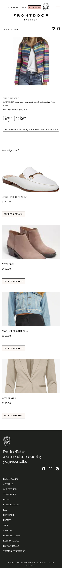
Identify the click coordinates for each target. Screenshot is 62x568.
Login (23, 7)
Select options (13, 214)
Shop (5, 525)
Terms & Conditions (14, 551)
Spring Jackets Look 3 (31, 102)
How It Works (10, 479)
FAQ (5, 510)
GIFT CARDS (9, 515)
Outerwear (18, 102)
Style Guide (10, 494)
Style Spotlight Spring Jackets (18, 109)
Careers (7, 530)
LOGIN (6, 500)
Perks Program (11, 536)
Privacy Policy (11, 546)
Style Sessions (11, 505)
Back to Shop (11, 30)
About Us (8, 484)
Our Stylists (10, 489)
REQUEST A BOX (34, 7)
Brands (7, 520)
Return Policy (11, 541)
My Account (13, 7)
